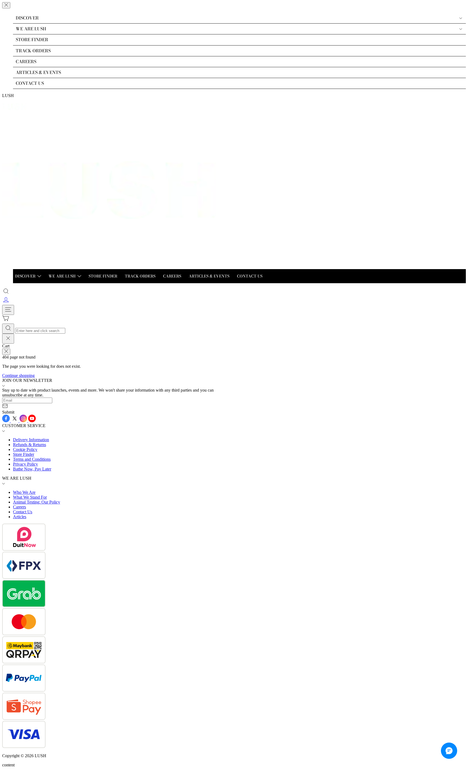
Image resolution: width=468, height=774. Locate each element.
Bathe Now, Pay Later (32, 469)
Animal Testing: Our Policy (36, 502)
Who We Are (24, 492)
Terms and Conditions (32, 459)
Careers (19, 507)
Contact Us (22, 511)
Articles (19, 516)
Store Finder (23, 454)
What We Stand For (30, 497)
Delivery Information (31, 439)
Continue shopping (18, 375)
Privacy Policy (25, 464)
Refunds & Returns (29, 444)
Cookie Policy (25, 449)
